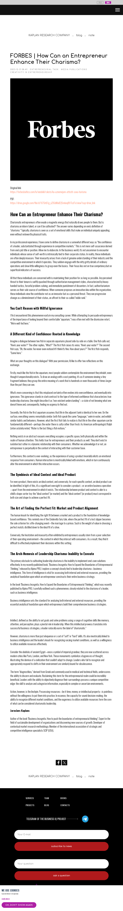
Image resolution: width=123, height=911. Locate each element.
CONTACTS (65, 805)
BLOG (46, 805)
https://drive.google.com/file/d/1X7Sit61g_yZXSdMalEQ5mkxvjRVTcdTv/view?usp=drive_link (52, 203)
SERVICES (30, 798)
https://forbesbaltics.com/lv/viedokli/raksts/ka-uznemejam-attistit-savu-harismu (48, 192)
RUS (100, 2)
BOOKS (63, 798)
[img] (85, 819)
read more (6, 898)
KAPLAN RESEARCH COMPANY (49, 35)
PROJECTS (30, 805)
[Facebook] (58, 762)
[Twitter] (64, 762)
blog (79, 35)
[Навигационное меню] (117, 10)
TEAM (46, 798)
